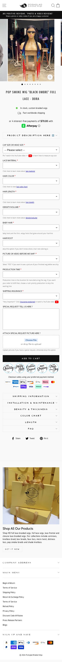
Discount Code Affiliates (13, 615)
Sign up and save (17, 634)
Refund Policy (8, 606)
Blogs (5, 625)
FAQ (31, 428)
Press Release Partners (12, 620)
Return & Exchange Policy (13, 597)
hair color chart (22, 187)
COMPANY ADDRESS (17, 562)
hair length (30, 202)
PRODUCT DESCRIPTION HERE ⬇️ (31, 135)
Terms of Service (10, 588)
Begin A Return (9, 583)
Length (31, 422)
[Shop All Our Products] (31, 495)
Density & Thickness (31, 409)
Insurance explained (27, 302)
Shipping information (31, 396)
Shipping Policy (9, 592)
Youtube (30, 155)
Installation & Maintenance (31, 403)
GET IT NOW (12, 549)
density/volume (31, 218)
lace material (30, 171)
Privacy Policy (8, 611)
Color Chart (31, 415)
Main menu (11, 572)
